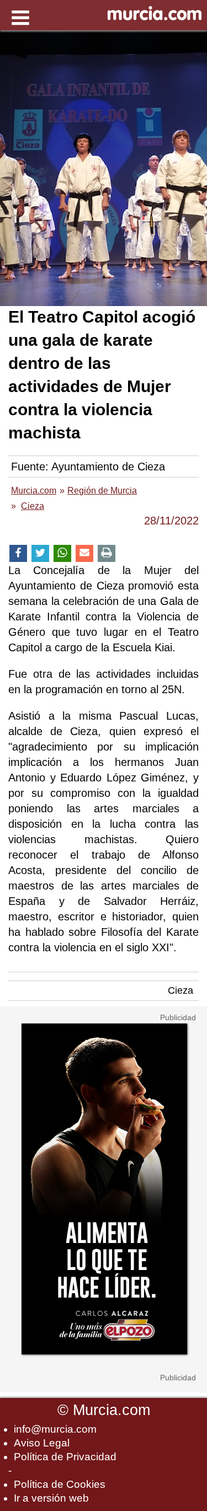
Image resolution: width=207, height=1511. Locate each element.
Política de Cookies (59, 1484)
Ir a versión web (51, 1498)
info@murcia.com (55, 1429)
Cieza (180, 990)
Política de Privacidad (65, 1456)
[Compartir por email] (84, 553)
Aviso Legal (42, 1443)
